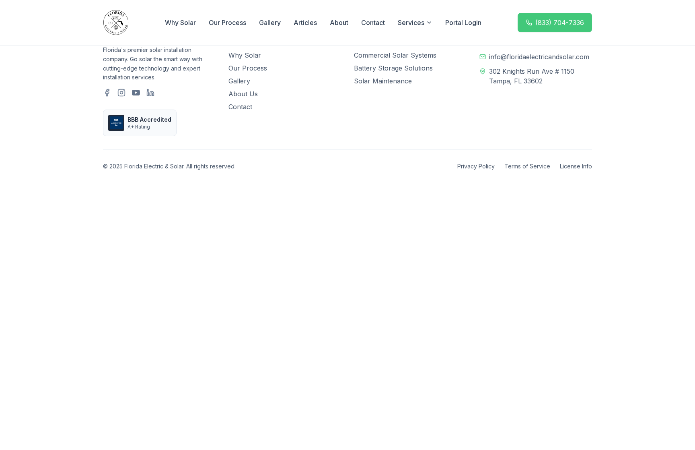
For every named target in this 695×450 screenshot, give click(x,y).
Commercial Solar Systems (395, 55)
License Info (576, 166)
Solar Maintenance (383, 81)
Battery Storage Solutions (393, 68)
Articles (305, 23)
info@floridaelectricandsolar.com (539, 57)
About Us (243, 94)
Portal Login (463, 23)
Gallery (270, 23)
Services (411, 23)
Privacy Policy (476, 166)
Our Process (227, 23)
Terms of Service (527, 166)
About (339, 23)
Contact (373, 23)
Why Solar (180, 23)
